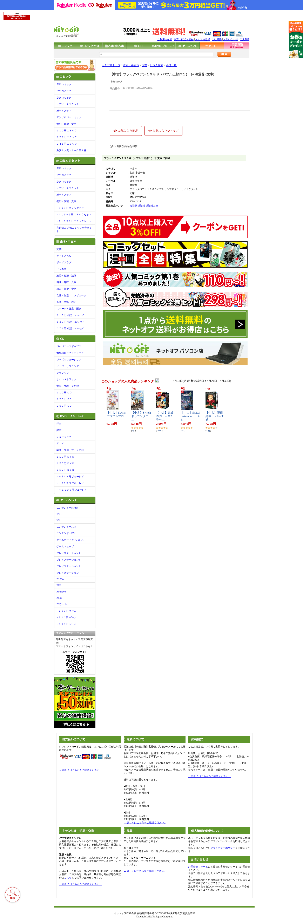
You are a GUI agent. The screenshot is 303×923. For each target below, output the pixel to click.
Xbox (59, 597)
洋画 (58, 423)
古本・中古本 (131, 65)
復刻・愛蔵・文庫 (66, 124)
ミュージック (63, 437)
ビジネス (61, 269)
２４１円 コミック (66, 143)
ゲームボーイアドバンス (70, 539)
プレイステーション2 (68, 566)
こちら (68, 877)
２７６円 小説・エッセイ (70, 328)
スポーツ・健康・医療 (68, 308)
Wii (58, 520)
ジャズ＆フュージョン (68, 359)
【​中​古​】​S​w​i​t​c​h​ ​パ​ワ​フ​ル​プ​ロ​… (116, 416)
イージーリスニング (67, 366)
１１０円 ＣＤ (64, 392)
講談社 (141, 205)
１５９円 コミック (66, 137)
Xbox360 (61, 591)
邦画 (58, 430)
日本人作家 (156, 65)
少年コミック (63, 91)
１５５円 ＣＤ (64, 399)
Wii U (59, 514)
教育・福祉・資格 (66, 288)
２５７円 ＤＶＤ (65, 470)
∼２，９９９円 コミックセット (73, 221)
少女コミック (63, 97)
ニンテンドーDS (65, 533)
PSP (58, 585)
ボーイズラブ (63, 110)
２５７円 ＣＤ (64, 405)
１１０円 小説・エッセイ (70, 315)
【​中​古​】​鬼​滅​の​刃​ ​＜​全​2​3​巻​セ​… (164, 416)
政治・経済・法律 (66, 275)
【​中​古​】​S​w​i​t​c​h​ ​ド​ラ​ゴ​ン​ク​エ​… (141, 416)
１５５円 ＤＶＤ (65, 463)
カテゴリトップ (111, 65)
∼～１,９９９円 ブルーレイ (71, 489)
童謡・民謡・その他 (67, 386)
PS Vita (60, 579)
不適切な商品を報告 (126, 146)
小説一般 (171, 65)
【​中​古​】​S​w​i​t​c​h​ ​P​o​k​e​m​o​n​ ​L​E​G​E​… (190, 416)
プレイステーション (67, 572)
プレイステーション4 (68, 553)
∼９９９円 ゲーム (66, 624)
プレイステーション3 (68, 559)
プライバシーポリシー (222, 847)
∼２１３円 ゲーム (66, 610)
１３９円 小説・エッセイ (70, 321)
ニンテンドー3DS (66, 526)
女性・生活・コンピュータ (71, 295)
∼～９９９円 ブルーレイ (70, 483)
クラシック (62, 372)
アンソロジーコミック (68, 117)
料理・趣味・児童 (66, 282)
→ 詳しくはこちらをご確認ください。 (80, 770)
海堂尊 (133, 205)
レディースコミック (67, 104)
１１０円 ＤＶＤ (65, 456)
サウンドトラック (66, 379)
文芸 (58, 249)
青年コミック (63, 84)
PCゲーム (61, 604)
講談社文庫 (152, 205)
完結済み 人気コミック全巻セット (74, 229)
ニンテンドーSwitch (67, 507)
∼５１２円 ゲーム (66, 617)
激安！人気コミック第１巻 (71, 150)
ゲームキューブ (65, 546)
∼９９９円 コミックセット (71, 208)
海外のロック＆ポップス (70, 353)
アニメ (60, 443)
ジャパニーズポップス (68, 346)
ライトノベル (63, 255)
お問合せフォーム (198, 866)
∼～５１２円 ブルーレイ (70, 476)
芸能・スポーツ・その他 (70, 450)
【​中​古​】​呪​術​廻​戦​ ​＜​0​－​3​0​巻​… (215, 416)
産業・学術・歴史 (66, 302)
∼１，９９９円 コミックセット (73, 214)
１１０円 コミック (66, 130)
